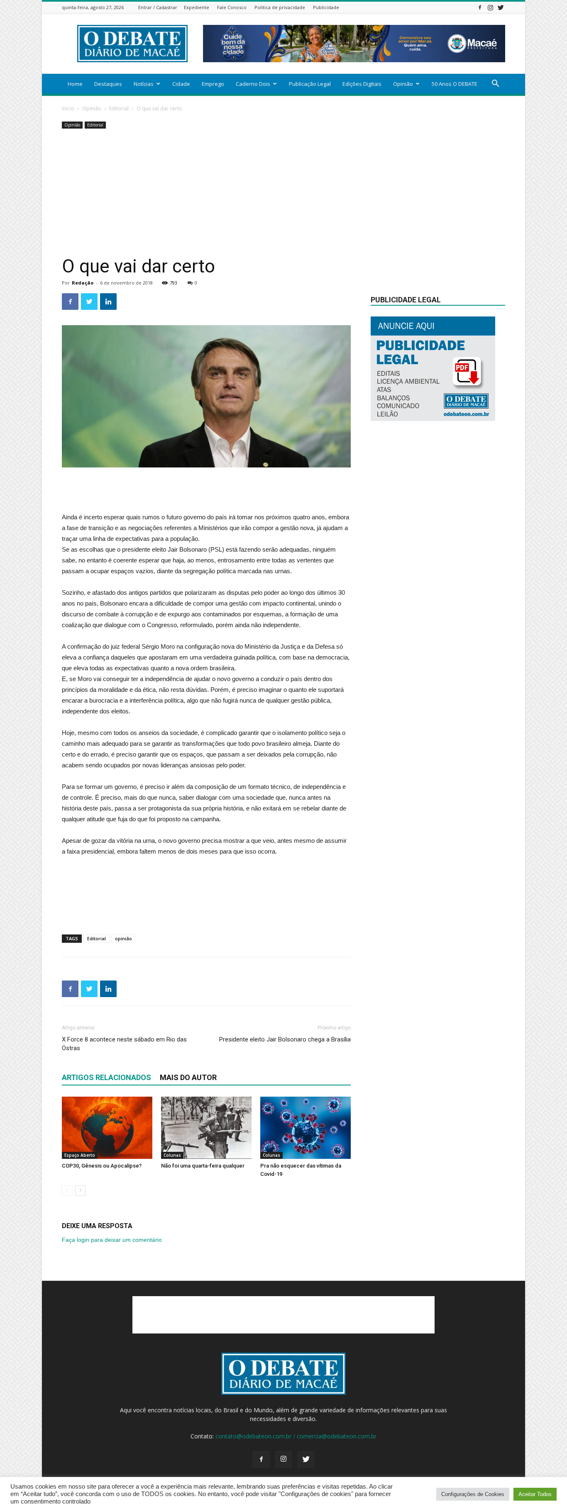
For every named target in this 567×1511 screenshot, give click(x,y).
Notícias (144, 84)
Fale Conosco (232, 7)
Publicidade (326, 7)
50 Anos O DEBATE (454, 84)
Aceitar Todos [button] (535, 1494)
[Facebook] (479, 7)
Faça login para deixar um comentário (112, 1239)
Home (75, 84)
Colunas (172, 1155)
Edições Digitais (361, 84)
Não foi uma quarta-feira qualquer (202, 1166)
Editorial (119, 108)
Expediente (196, 7)
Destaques (108, 84)
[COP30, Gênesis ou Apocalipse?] (107, 1128)
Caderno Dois (253, 84)
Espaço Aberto (79, 1155)
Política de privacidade (279, 7)
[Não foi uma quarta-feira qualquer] (206, 1128)
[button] (495, 84)
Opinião (403, 84)
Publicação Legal (310, 84)
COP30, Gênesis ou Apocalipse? (102, 1166)
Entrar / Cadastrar (157, 7)
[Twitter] (500, 7)
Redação (82, 283)
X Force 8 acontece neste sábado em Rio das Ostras (124, 1044)
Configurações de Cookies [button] (472, 1494)
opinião (123, 938)
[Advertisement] (283, 193)
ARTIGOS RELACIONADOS (106, 1077)
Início (68, 108)
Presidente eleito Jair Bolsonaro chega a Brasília (285, 1039)
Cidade (181, 84)
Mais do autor (188, 1077)
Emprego (213, 84)
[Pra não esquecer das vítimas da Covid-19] (305, 1128)
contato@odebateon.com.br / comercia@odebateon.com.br (295, 1436)
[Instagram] (490, 7)
